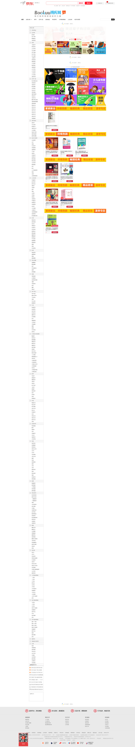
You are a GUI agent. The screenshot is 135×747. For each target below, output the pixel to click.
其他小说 (33, 116)
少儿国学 (33, 63)
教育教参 (33, 485)
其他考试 (33, 515)
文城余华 (78, 5)
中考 (33, 613)
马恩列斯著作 (34, 212)
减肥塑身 (33, 254)
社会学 (33, 206)
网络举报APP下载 (81, 743)
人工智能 (33, 354)
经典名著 (33, 59)
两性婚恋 (33, 233)
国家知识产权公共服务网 (89, 743)
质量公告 (89, 732)
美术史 (33, 331)
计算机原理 (34, 360)
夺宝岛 (106, 719)
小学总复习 (34, 588)
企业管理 (33, 140)
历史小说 (33, 110)
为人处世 (33, 124)
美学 (33, 189)
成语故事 (33, 67)
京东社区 (78, 732)
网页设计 (33, 343)
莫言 (60, 5)
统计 (33, 168)
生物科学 (33, 433)
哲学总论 (33, 183)
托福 (33, 460)
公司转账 (67, 724)
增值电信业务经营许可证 (108, 738)
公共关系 (33, 162)
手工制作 (33, 238)
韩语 (33, 471)
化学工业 (33, 408)
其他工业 (33, 415)
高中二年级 (34, 623)
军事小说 (33, 114)
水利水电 (33, 540)
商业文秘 (33, 160)
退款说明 (87, 722)
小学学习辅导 (34, 596)
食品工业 (33, 417)
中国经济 (33, 155)
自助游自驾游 (34, 279)
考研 (33, 502)
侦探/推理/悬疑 (35, 101)
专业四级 (33, 454)
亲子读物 (33, 52)
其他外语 (33, 477)
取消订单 (87, 726)
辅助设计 (33, 345)
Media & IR (106, 732)
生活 (33, 218)
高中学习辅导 (34, 627)
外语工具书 (34, 563)
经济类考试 (34, 495)
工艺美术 (33, 322)
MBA (33, 172)
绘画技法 (33, 307)
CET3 (33, 554)
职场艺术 (33, 126)
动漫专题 (33, 40)
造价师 (33, 546)
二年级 (33, 579)
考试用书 (54, 19)
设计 (33, 318)
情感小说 (33, 105)
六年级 (33, 586)
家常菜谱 (33, 221)
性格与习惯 (34, 132)
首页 (22, 19)
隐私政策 (95, 732)
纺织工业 (33, 419)
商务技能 (33, 159)
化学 (33, 431)
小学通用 (33, 594)
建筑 (33, 525)
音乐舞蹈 (33, 316)
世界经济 (33, 157)
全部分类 (28, 19)
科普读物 (33, 425)
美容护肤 (33, 252)
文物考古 (33, 198)
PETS (33, 552)
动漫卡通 (33, 76)
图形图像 (33, 339)
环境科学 (33, 412)
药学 (33, 392)
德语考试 (33, 573)
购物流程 (27, 719)
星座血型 (33, 242)
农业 (33, 414)
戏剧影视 (33, 320)
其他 (33, 396)
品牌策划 (33, 149)
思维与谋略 (34, 135)
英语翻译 (33, 445)
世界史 (33, 197)
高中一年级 (34, 621)
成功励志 (47, 19)
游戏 (33, 246)
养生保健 (34, 260)
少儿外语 (33, 48)
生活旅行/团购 (28, 722)
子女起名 (33, 297)
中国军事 (33, 204)
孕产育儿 (34, 291)
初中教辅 (33, 488)
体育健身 (33, 271)
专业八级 (33, 456)
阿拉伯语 (33, 473)
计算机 (33, 508)
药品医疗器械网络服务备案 (62, 735)
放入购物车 (55, 130)
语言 (33, 441)
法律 (33, 173)
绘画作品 (33, 313)
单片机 (33, 367)
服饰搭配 (33, 258)
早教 (33, 299)
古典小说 (33, 97)
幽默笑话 (33, 235)
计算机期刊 (34, 362)
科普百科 (33, 46)
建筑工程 (33, 527)
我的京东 (100, 3)
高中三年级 (34, 625)
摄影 (33, 287)
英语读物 (33, 478)
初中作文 (33, 611)
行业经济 (33, 145)
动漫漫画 (33, 118)
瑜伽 (33, 256)
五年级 (33, 584)
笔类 (33, 645)
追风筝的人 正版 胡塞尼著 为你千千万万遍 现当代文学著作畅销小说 (52, 152)
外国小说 (33, 109)
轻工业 (33, 410)
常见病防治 (34, 268)
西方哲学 (33, 182)
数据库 (33, 336)
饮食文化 (33, 220)
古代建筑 (33, 531)
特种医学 (33, 398)
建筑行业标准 (34, 538)
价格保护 (87, 721)
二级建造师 (34, 500)
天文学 (33, 435)
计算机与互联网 (35, 334)
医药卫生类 (34, 497)
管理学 (33, 153)
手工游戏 (33, 50)
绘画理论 (33, 309)
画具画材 (33, 649)
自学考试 (33, 512)
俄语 (33, 475)
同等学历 (33, 519)
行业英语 (33, 560)
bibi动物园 (82, 5)
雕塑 (33, 326)
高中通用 (33, 634)
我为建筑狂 (34, 542)
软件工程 (33, 351)
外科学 (33, 383)
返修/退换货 (87, 724)
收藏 (33, 328)
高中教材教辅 (35, 619)
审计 (33, 166)
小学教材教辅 (62, 19)
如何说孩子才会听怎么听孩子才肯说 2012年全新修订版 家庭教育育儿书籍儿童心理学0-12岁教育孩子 (67, 178)
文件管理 (33, 657)
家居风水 (33, 231)
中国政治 (33, 200)
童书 (35, 19)
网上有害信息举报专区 (72, 743)
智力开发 (33, 54)
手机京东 (61, 732)
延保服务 (107, 722)
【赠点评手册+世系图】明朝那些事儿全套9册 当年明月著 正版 (52, 203)
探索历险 (33, 61)
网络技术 (33, 341)
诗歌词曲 (33, 92)
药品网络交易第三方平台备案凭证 (88, 735)
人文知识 (33, 72)
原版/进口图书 (35, 641)
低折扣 (33, 638)
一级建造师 (34, 498)
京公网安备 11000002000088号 (33, 735)
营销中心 (56, 732)
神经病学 (33, 391)
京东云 (73, 740)
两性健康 (33, 264)
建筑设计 (33, 529)
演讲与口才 (34, 128)
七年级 (33, 602)
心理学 (33, 193)
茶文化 (33, 223)
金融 (33, 144)
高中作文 (33, 631)
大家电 (26, 726)
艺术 (33, 305)
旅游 (33, 274)
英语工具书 (34, 449)
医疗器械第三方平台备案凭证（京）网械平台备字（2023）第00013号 (80, 738)
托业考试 (33, 556)
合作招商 (45, 732)
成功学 (33, 122)
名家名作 (33, 84)
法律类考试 (34, 510)
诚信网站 (63, 743)
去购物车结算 (110, 3)
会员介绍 (27, 721)
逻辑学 (33, 185)
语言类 (33, 550)
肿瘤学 (33, 389)
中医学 (33, 376)
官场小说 (33, 112)
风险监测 (84, 732)
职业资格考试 (34, 517)
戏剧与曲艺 (34, 94)
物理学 (33, 429)
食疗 (33, 266)
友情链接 (67, 732)
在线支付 (67, 721)
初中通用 (33, 615)
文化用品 (33, 662)
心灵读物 (33, 130)
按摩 (33, 270)
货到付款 (67, 719)
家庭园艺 (33, 236)
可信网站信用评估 (46, 743)
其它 (33, 598)
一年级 (33, 577)
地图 (33, 281)
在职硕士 (33, 521)
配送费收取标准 (48, 724)
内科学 (33, 381)
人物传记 (33, 210)
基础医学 (33, 377)
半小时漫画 (72, 5)
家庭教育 (33, 303)
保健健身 (33, 262)
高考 (33, 632)
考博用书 (33, 523)
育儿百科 (33, 301)
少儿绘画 (33, 71)
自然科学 (34, 423)
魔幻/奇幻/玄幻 (35, 99)
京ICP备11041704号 (46, 735)
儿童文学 (33, 44)
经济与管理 (77, 19)
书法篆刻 (33, 324)
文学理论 (33, 88)
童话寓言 (33, 65)
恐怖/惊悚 (34, 103)
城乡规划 (33, 536)
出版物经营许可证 (68, 736)
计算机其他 (34, 371)
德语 (33, 463)
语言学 (33, 561)
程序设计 (33, 337)
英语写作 (33, 443)
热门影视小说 (34, 81)
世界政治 (33, 202)
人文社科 (70, 19)
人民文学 (63, 5)
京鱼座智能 (107, 728)
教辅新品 (33, 38)
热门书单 (33, 36)
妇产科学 (33, 385)
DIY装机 (106, 721)
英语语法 (33, 447)
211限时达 (47, 721)
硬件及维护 (34, 352)
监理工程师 (34, 544)
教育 (33, 481)
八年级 (33, 604)
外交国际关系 (34, 215)
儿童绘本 (33, 57)
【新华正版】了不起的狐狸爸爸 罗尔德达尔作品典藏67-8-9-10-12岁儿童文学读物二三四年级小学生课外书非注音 (52, 229)
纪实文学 (33, 90)
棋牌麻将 (33, 240)
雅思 (33, 458)
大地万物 (33, 439)
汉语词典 (33, 567)
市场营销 (33, 147)
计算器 (33, 655)
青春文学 (33, 96)
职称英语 (33, 462)
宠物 (33, 244)
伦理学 (33, 187)
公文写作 (33, 571)
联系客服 (27, 728)
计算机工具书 (34, 364)
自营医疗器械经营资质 (74, 735)
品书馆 (33, 32)
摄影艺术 (33, 314)
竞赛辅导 (33, 590)
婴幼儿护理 (34, 295)
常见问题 (27, 724)
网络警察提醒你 (54, 743)
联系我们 (34, 732)
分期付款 (67, 722)
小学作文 (33, 592)
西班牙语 (33, 469)
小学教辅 (33, 487)
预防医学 (33, 379)
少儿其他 (33, 74)
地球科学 (33, 437)
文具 (33, 643)
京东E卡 (106, 724)
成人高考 (33, 506)
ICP (53, 735)
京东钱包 (68, 740)
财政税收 (33, 164)
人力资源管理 (34, 170)
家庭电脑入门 (34, 356)
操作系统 (33, 347)
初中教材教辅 (35, 600)
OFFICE (33, 358)
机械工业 (33, 402)
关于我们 (28, 732)
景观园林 (33, 533)
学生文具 (33, 651)
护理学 (33, 394)
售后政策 (87, 719)
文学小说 (41, 19)
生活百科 (33, 229)
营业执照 (99, 738)
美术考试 (33, 311)
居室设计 (33, 225)
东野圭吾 (68, 5)
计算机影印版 (34, 369)
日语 (33, 465)
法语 (33, 467)
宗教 (33, 191)
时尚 (33, 250)
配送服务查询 (48, 722)
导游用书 (33, 283)
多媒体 (33, 349)
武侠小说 (33, 107)
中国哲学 (33, 180)
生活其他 (33, 248)
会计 (33, 142)
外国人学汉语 (34, 565)
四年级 (33, 583)
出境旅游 (33, 278)
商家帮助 (50, 732)
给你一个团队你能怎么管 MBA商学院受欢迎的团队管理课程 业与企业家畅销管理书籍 (81, 153)
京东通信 (107, 726)
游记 (33, 285)
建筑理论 (33, 535)
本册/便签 (34, 647)
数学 (33, 427)
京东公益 (100, 732)
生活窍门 (33, 227)
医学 (33, 373)
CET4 (33, 450)
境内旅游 (33, 276)
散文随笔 (33, 86)
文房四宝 (33, 660)
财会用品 (33, 659)
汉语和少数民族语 (35, 569)
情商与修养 (34, 134)
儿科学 (33, 387)
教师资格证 (34, 513)
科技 (33, 400)
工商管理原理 (34, 175)
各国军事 (33, 213)
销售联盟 (72, 732)
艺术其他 (33, 329)
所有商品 (34, 30)
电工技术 (33, 404)
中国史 (33, 195)
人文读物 (33, 208)
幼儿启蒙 (33, 56)
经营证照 (61, 738)
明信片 (33, 289)
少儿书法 (33, 69)
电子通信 (33, 406)
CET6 (33, 452)
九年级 (33, 606)
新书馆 (33, 34)
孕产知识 (33, 293)
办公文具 (33, 653)
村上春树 (56, 5)
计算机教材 (34, 366)
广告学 (33, 151)
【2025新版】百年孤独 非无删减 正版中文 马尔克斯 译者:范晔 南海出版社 (52, 178)
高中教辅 (33, 490)
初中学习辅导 (34, 608)
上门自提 (47, 719)
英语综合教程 (34, 558)
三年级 (33, 581)
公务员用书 (34, 504)
